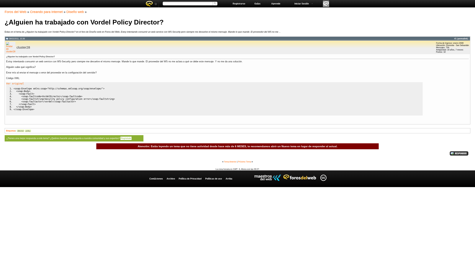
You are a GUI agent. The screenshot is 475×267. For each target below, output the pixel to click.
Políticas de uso (213, 178)
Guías (257, 3)
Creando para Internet (46, 12)
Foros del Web (15, 12)
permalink (462, 38)
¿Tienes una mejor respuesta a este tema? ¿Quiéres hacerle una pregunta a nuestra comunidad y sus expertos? (68, 138)
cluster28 (23, 47)
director (20, 131)
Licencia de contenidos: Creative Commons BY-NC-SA (323, 177)
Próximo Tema (244, 162)
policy (28, 131)
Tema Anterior (230, 162)
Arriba (229, 178)
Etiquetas (10, 131)
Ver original (15, 83)
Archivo (171, 178)
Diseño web (75, 12)
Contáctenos (156, 178)
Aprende (275, 3)
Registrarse (239, 3)
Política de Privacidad (190, 178)
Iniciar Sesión (301, 3)
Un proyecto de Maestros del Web (267, 177)
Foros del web (151, 3)
